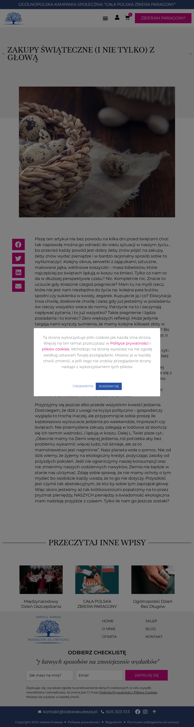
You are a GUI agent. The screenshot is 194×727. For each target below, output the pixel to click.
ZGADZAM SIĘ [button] (109, 386)
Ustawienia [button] (82, 385)
